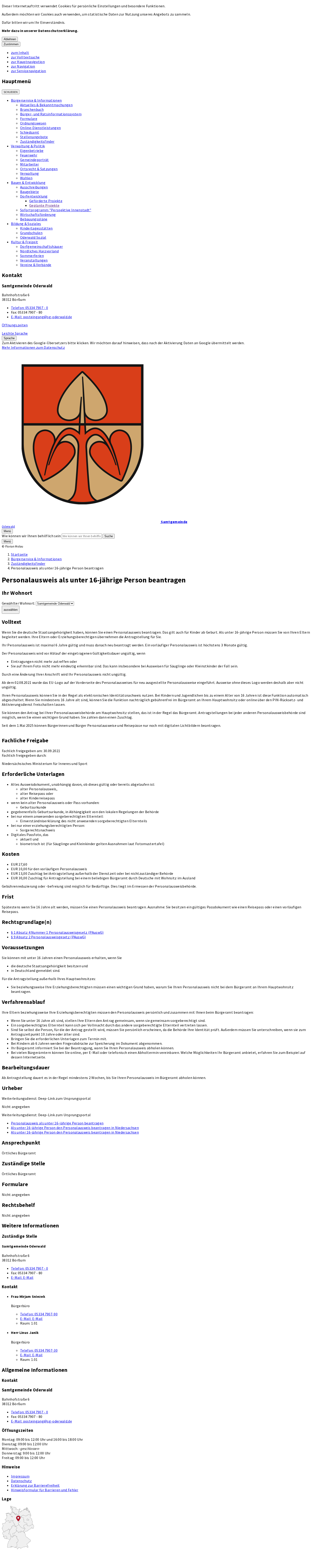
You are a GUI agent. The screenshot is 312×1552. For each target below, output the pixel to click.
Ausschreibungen (34, 187)
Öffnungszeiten (15, 325)
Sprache (9, 338)
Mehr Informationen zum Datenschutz (33, 347)
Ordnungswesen (33, 123)
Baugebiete (29, 191)
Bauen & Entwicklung (28, 182)
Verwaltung (29, 173)
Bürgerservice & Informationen (36, 100)
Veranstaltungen (34, 260)
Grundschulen (31, 232)
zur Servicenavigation (28, 71)
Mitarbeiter (29, 164)
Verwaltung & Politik (28, 146)
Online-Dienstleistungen (40, 127)
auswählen (11, 609)
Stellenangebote (34, 137)
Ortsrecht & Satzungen (39, 169)
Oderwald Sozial (33, 237)
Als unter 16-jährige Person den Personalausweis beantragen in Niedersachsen (75, 1127)
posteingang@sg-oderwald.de (41, 317)
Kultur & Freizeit (24, 242)
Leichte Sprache (15, 333)
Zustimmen (11, 44)
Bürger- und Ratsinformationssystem (51, 114)
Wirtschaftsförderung (38, 214)
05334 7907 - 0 (29, 307)
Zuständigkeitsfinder (37, 141)
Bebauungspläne (33, 219)
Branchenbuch (32, 109)
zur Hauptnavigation (28, 61)
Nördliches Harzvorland (39, 251)
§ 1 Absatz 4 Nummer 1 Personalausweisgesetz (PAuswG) (57, 932)
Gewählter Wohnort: (18, 603)
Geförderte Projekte (45, 200)
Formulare (28, 118)
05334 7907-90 (39, 1314)
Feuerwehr (28, 155)
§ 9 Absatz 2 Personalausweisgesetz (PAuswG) (48, 937)
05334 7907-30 (39, 1350)
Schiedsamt (29, 132)
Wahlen (26, 178)
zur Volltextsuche (25, 57)
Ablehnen (10, 39)
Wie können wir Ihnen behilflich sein (31, 536)
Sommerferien (32, 255)
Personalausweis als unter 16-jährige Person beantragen (57, 1123)
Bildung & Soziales (26, 223)
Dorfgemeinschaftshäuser (41, 246)
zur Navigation (23, 66)
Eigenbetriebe (31, 150)
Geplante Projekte (44, 205)
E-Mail (22, 1277)
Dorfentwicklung (34, 196)
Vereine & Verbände (35, 264)
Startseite (19, 554)
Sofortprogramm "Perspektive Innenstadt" (55, 210)
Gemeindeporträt (34, 159)
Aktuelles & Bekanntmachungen (46, 105)
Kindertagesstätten (36, 228)
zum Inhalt (20, 52)
